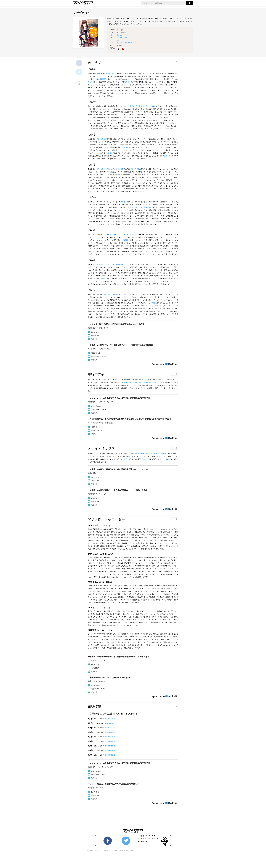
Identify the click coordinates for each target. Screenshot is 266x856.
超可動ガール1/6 (142, 453)
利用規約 (114, 850)
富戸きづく (165, 156)
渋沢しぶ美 (143, 106)
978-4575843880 (110, 719)
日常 (118, 40)
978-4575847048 (110, 732)
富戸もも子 (110, 73)
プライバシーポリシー (126, 850)
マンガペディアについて (94, 850)
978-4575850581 (110, 746)
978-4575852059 (110, 750)
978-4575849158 (110, 741)
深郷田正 (103, 79)
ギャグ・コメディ (122, 37)
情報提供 (106, 850)
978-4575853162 (110, 755)
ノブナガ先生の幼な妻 (158, 453)
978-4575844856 (110, 723)
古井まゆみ (128, 82)
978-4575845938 (110, 728)
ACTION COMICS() (124, 43)
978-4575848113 (110, 737)
